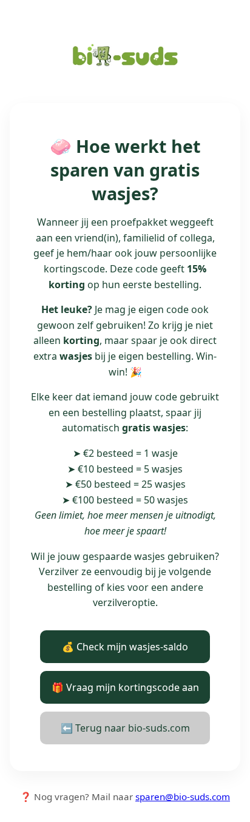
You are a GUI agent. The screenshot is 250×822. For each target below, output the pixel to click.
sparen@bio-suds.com (182, 796)
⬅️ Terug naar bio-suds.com (125, 728)
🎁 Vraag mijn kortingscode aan (125, 687)
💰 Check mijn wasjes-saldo (125, 646)
